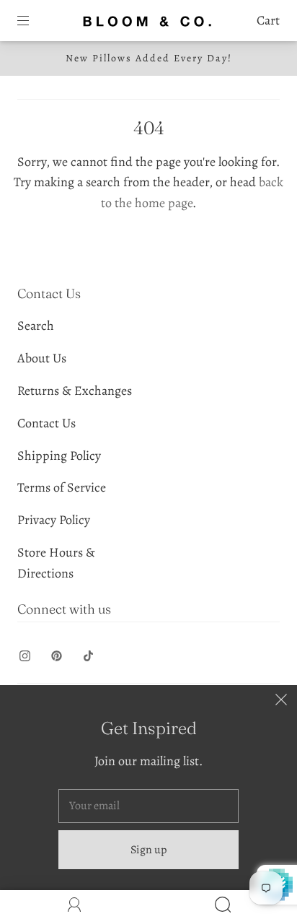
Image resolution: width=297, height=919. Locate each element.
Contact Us (46, 423)
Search (35, 325)
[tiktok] (88, 655)
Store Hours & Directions (56, 563)
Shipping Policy (59, 455)
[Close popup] (281, 701)
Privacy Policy (53, 519)
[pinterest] (56, 655)
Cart (268, 20)
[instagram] (24, 655)
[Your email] (148, 806)
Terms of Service (61, 487)
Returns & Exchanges (74, 390)
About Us (41, 358)
